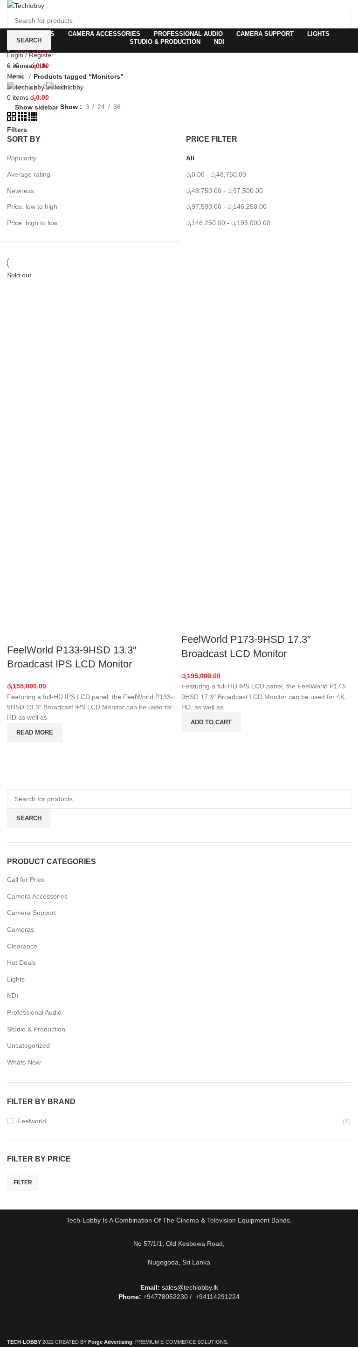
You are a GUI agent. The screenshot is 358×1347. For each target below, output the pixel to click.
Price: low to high (32, 206)
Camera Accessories (37, 896)
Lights (16, 979)
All (190, 158)
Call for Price (26, 879)
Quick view (18, 754)
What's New (32, 50)
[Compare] (18, 631)
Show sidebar (36, 106)
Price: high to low (32, 223)
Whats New (24, 1062)
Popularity (21, 158)
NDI (12, 995)
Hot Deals (21, 962)
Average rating (28, 174)
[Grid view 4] (32, 118)
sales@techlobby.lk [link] (190, 1287)
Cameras (20, 929)
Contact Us (31, 65)
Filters (17, 129)
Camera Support (31, 912)
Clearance (22, 946)
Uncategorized (28, 1045)
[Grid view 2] (12, 118)
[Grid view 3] (23, 118)
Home (17, 76)
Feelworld (31, 1121)
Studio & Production (36, 1029)
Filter (23, 1182)
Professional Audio (34, 1012)
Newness (20, 190)
